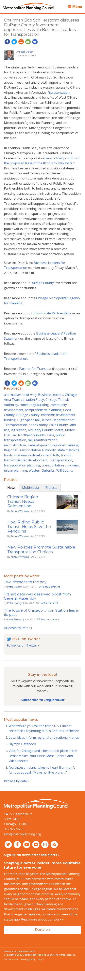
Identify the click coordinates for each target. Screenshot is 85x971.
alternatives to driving (20, 395)
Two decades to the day (25, 582)
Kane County (38, 425)
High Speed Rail (28, 420)
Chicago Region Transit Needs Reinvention (22, 501)
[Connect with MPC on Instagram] (45, 844)
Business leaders (50, 395)
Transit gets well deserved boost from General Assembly (37, 596)
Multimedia (30, 487)
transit (66, 455)
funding (10, 420)
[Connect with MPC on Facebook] (18, 844)
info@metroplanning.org (22, 834)
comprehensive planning (43, 410)
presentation (60, 92)
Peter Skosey (26, 51)
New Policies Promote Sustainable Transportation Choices (41, 549)
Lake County (58, 425)
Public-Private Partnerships (51, 313)
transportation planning (22, 465)
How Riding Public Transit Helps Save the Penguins (29, 527)
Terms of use (11, 959)
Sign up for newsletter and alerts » (32, 855)
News (11, 487)
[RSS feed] (54, 844)
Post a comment (51, 587)
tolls (56, 455)
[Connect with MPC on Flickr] (36, 844)
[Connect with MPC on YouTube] (27, 844)
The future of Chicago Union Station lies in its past (41, 612)
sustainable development (32, 455)
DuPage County (42, 283)
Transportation (60, 460)
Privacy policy (28, 959)
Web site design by (19, 951)
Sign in (41, 959)
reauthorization (46, 440)
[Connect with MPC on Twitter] (8, 844)
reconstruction (15, 445)
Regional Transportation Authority (30, 450)
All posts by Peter (17, 628)
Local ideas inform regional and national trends (44, 737)
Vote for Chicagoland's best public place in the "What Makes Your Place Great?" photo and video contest (43, 756)
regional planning (65, 445)
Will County (64, 470)
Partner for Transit (33, 368)
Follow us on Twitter (22, 645)
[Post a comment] (35, 42)
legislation (18, 430)
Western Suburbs (42, 470)
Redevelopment (39, 445)
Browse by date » (16, 781)
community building (34, 405)
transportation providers (60, 465)
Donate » (42, 929)
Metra (58, 430)
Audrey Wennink (20, 511)
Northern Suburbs (32, 435)
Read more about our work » (42, 919)
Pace (50, 435)
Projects (51, 487)
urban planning (15, 470)
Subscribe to (42, 700)
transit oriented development (25, 460)
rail (30, 440)
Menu (76, 6)
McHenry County (40, 430)
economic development (58, 415)
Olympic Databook (22, 744)
